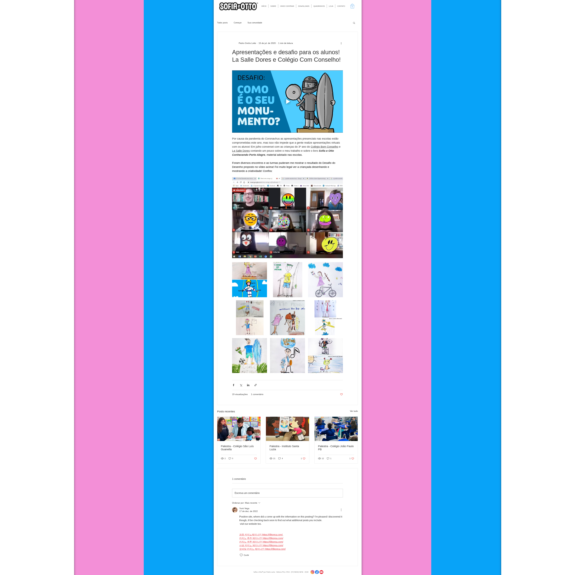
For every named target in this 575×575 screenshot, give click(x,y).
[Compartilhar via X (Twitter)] (240, 385)
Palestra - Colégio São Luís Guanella (237, 448)
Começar (238, 23)
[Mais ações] (341, 43)
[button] (352, 6)
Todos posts (222, 23)
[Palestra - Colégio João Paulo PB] (336, 429)
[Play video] (287, 101)
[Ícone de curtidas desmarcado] (241, 555)
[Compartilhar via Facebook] (233, 385)
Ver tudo (354, 411)
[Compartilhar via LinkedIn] (248, 385)
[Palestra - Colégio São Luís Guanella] (239, 429)
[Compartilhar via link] (255, 385)
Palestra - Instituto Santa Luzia (284, 448)
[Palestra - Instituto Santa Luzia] (287, 429)
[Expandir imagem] (249, 279)
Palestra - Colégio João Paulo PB (336, 448)
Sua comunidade (255, 23)
